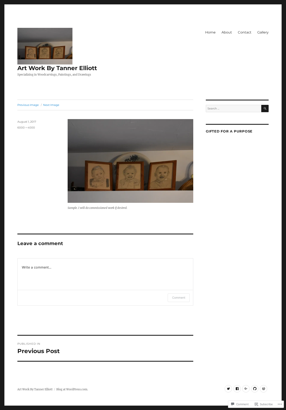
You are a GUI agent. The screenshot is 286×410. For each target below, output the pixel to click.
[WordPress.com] (263, 388)
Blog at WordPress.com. (72, 389)
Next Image (51, 105)
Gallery (263, 32)
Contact (244, 32)
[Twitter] (228, 388)
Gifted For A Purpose (229, 131)
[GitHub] (254, 388)
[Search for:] (233, 108)
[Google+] (246, 388)
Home (210, 32)
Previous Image (28, 105)
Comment (178, 297)
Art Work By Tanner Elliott (57, 68)
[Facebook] (237, 388)
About (227, 32)
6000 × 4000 (26, 127)
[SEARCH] (265, 108)
